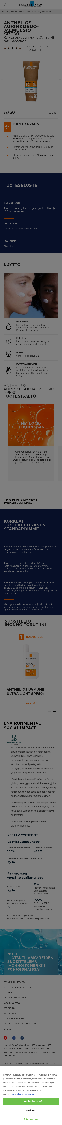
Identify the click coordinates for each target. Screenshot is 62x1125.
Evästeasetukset (31, 1119)
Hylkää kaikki (31, 1110)
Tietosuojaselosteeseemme (22, 1094)
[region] (31, 1095)
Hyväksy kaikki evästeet (31, 1101)
